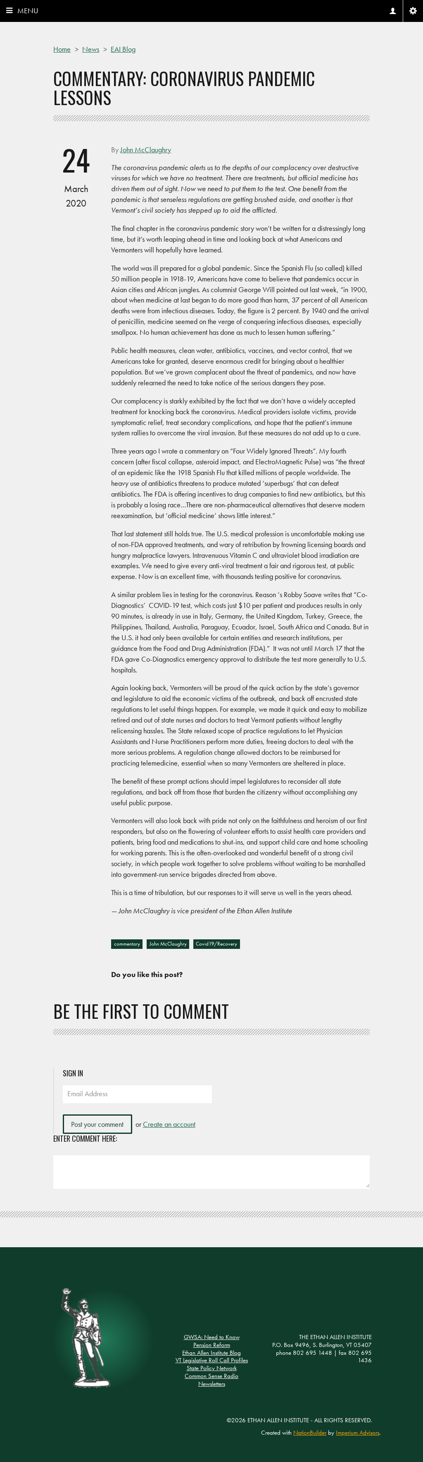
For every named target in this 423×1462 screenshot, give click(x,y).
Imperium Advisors (357, 1432)
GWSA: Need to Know (212, 1337)
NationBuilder (309, 1432)
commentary (127, 944)
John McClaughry (168, 944)
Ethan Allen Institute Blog (211, 1353)
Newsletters (211, 1384)
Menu (27, 10)
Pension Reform (211, 1345)
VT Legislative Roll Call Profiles (212, 1360)
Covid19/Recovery (216, 944)
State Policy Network (212, 1368)
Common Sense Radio (211, 1376)
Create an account (169, 1124)
